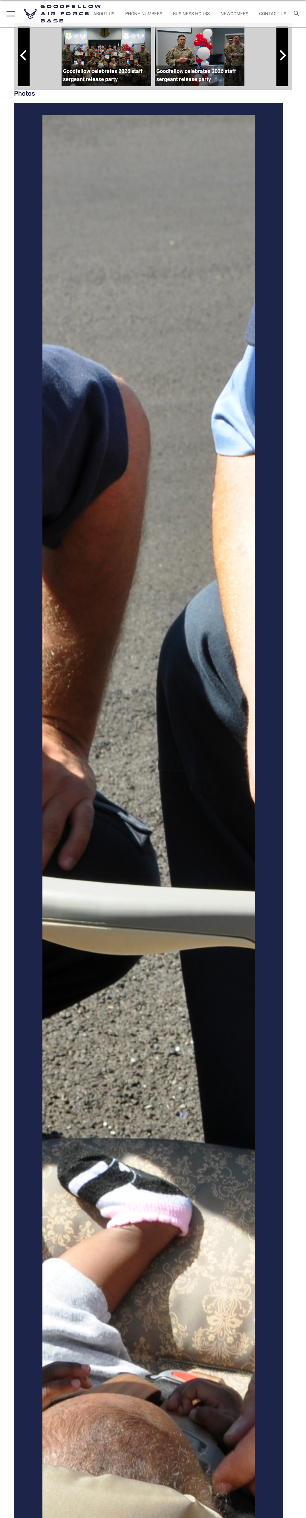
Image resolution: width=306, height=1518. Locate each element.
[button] (9, 14)
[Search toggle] (298, 14)
